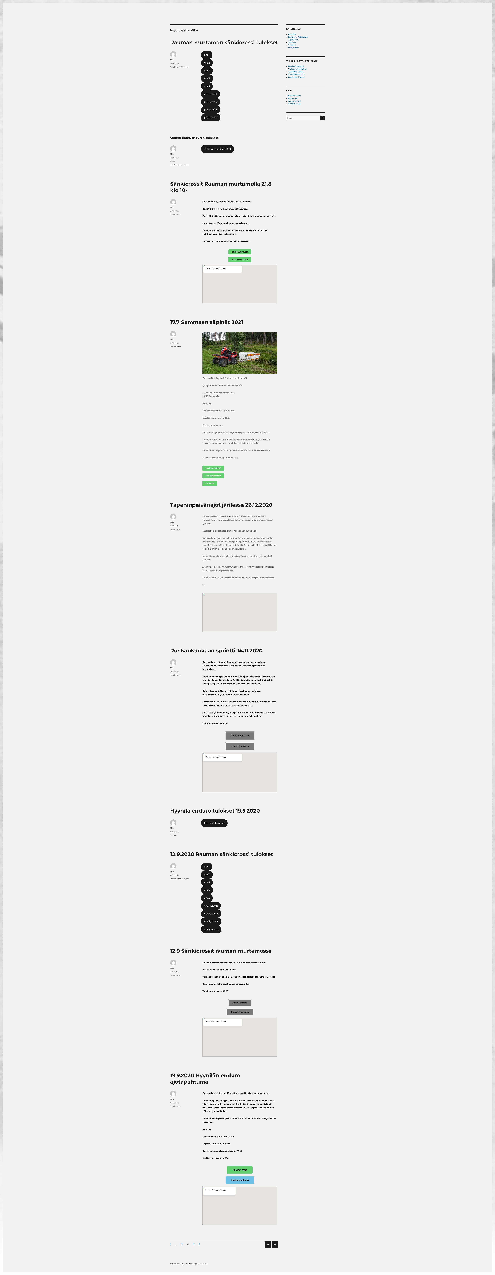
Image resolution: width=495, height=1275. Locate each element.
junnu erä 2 (210, 101)
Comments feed (294, 101)
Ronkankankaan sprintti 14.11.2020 (216, 650)
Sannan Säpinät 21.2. (296, 74)
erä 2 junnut (211, 913)
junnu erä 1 (210, 94)
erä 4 (207, 78)
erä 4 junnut (211, 929)
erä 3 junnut (211, 921)
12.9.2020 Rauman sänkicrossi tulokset (221, 854)
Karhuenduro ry (176, 1264)
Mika (172, 60)
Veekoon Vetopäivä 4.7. (297, 69)
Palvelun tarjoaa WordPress (196, 1264)
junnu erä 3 (210, 109)
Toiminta (292, 42)
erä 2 (207, 62)
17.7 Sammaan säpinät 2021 (206, 322)
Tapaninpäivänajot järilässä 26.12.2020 (221, 505)
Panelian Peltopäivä (296, 66)
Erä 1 (206, 54)
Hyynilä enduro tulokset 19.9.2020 (215, 810)
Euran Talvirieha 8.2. (296, 77)
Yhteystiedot (293, 48)
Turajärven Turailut (296, 72)
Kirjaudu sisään (294, 96)
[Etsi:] (303, 118)
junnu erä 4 (210, 117)
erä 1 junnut (211, 905)
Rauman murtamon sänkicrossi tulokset (224, 42)
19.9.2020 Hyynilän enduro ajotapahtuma (205, 1078)
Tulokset (185, 67)
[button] (239, 251)
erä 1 (206, 866)
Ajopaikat (292, 34)
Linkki (172, 161)
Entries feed (293, 98)
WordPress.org (294, 104)
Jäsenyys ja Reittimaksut (298, 37)
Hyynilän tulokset (214, 823)
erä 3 (207, 70)
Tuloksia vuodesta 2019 (217, 149)
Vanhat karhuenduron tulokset (194, 138)
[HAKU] (322, 118)
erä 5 (207, 86)
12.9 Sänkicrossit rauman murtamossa (221, 951)
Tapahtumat (175, 67)
